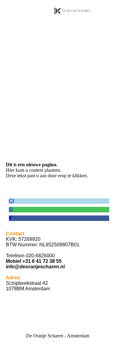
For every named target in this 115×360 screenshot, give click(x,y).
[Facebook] (10, 218)
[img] (72, 10)
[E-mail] (11, 201)
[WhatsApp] (11, 209)
